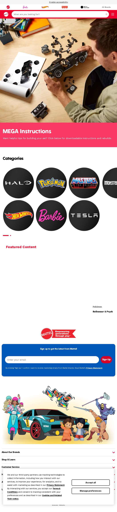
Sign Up (106, 360)
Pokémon (97, 306)
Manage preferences (90, 491)
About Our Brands (11, 452)
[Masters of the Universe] (84, 183)
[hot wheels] (45, 7)
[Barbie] (51, 215)
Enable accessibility (58, 2)
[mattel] (8, 7)
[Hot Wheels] (18, 215)
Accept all (90, 482)
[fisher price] (64, 7)
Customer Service (10, 467)
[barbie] (25, 7)
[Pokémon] (51, 183)
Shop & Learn (8, 460)
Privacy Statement (55, 485)
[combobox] (60, 14)
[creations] (84, 7)
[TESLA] (84, 215)
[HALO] (18, 183)
